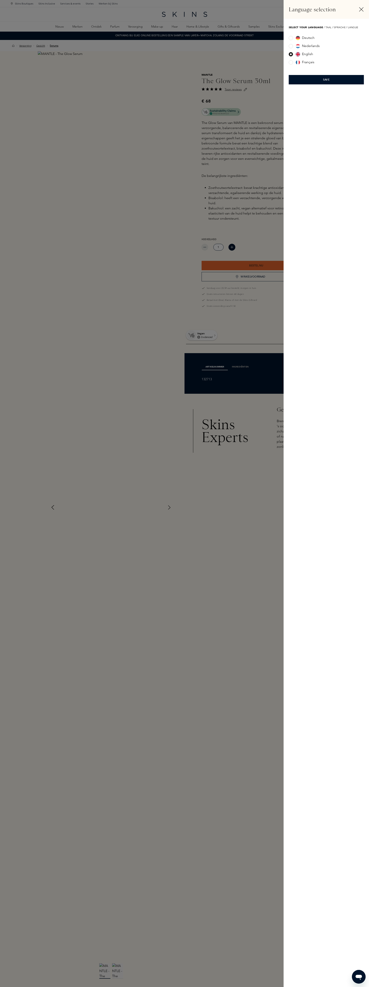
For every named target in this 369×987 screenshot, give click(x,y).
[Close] (361, 9)
